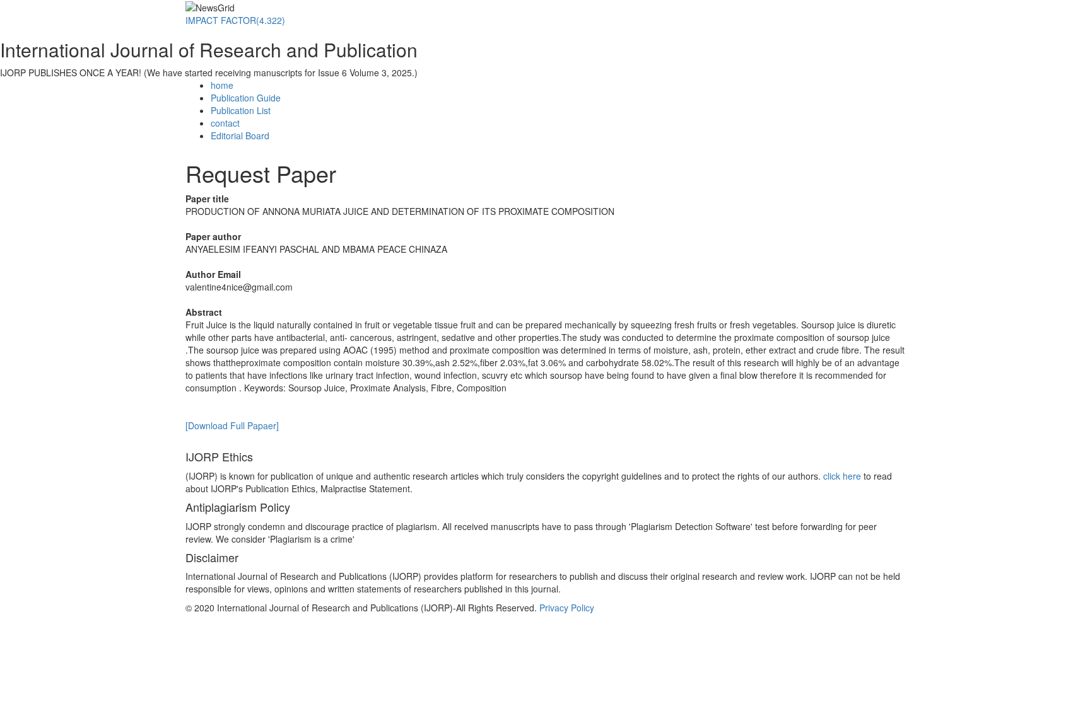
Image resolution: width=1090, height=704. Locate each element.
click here (842, 476)
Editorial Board (240, 135)
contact (225, 123)
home (222, 85)
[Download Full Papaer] (232, 425)
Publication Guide (246, 97)
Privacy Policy (566, 607)
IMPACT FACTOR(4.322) (235, 20)
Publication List (241, 110)
